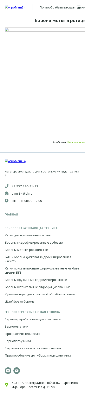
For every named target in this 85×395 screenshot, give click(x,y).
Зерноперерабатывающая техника (32, 312)
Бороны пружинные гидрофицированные (36, 280)
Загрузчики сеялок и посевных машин (33, 348)
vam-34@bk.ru (22, 193)
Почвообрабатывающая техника (31, 228)
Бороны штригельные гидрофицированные (38, 287)
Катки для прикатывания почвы (28, 235)
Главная (11, 214)
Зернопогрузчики (18, 341)
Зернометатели (16, 326)
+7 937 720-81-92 (25, 186)
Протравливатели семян (23, 334)
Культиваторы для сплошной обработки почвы (40, 294)
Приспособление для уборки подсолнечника (38, 355)
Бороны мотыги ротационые (26, 250)
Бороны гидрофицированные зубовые (34, 242)
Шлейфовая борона (19, 301)
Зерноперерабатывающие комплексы (33, 319)
